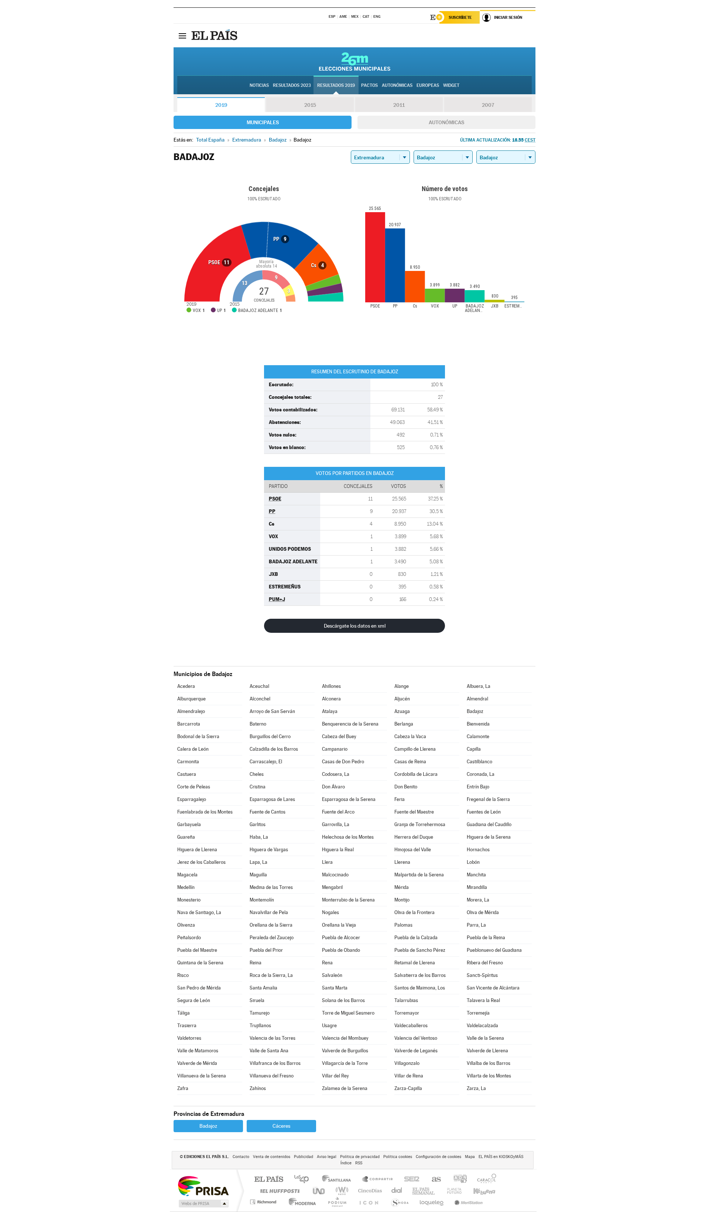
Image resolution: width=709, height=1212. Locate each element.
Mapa (470, 1156)
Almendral (477, 699)
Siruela (257, 1000)
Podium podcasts (337, 1201)
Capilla (474, 749)
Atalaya (330, 711)
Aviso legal (326, 1156)
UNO (319, 1190)
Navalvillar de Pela (269, 912)
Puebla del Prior (266, 950)
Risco (183, 975)
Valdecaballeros (411, 1025)
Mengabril (332, 887)
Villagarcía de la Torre (345, 1063)
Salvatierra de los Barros (420, 975)
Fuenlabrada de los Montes (205, 812)
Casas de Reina (410, 761)
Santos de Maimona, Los (419, 988)
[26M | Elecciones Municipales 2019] (354, 61)
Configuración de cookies (438, 1156)
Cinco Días (369, 1190)
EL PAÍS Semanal (424, 1190)
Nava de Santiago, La (199, 912)
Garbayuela (189, 824)
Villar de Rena (408, 1076)
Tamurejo (260, 1013)
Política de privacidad (360, 1156)
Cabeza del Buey (339, 736)
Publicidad (303, 1156)
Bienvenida (478, 724)
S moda (399, 1201)
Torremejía (478, 1013)
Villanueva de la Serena (201, 1076)
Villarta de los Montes (489, 1076)
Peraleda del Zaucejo (272, 937)
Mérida (401, 887)
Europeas (428, 85)
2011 (399, 105)
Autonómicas (446, 122)
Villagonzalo (406, 1063)
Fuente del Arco (338, 812)
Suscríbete (460, 17)
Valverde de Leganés (416, 1050)
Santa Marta (334, 988)
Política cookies (397, 1156)
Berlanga (403, 724)
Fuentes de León (484, 812)
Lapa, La (258, 862)
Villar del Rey (335, 1076)
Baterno (258, 724)
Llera (327, 862)
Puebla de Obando (341, 950)
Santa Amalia (263, 988)
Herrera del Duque (413, 837)
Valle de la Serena (485, 1038)
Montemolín (262, 900)
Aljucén (402, 699)
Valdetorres (189, 1038)
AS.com (433, 1179)
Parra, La (476, 925)
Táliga (183, 1013)
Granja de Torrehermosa (419, 824)
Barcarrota (188, 724)
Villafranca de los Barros (275, 1063)
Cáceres (281, 1126)
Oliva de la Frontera (414, 912)
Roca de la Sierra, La (271, 975)
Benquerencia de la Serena (350, 724)
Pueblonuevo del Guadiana (494, 950)
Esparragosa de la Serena (349, 799)
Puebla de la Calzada (416, 937)
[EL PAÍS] (215, 35)
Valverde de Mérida (197, 1063)
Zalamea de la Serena (344, 1088)
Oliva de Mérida (483, 912)
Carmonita (188, 761)
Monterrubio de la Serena (348, 900)
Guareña (186, 837)
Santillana (338, 1179)
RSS (358, 1163)
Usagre (329, 1025)
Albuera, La (478, 686)
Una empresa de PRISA (203, 1185)
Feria (399, 799)
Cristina (258, 787)
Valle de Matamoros (197, 1050)
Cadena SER (409, 1179)
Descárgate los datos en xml (355, 626)
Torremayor (406, 1013)
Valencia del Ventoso (415, 1038)
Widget (451, 85)
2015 (310, 105)
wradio (340, 1190)
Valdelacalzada (482, 1025)
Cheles (257, 774)
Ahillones (331, 686)
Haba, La (259, 837)
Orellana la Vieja (339, 925)
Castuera (186, 774)
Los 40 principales (304, 1179)
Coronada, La (480, 774)
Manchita (476, 874)
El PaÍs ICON (368, 1201)
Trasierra (186, 1025)
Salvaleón (332, 975)
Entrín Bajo (478, 787)
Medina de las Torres (271, 887)
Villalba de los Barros (488, 1063)
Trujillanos (260, 1025)
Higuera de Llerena (197, 849)
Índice (346, 1163)
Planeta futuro (451, 1190)
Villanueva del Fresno (272, 1076)
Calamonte (478, 736)
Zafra (182, 1088)
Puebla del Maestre (197, 950)
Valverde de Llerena (487, 1050)
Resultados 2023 (292, 85)
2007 (488, 105)
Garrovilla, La (335, 824)
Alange (401, 686)
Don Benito (405, 787)
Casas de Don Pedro (343, 761)
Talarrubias (406, 1000)
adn (457, 1179)
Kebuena (478, 1190)
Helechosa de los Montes (348, 837)
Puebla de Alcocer (341, 937)
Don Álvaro (333, 787)
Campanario (334, 749)
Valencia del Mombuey (345, 1038)
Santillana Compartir (377, 1179)
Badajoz (475, 711)
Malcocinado (335, 874)
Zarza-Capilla (408, 1088)
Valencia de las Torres (272, 1038)
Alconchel (260, 699)
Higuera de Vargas (269, 849)
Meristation (467, 1201)
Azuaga (402, 711)
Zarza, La (476, 1088)
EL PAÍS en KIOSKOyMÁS (501, 1156)
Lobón (473, 862)
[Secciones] (182, 35)
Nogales (330, 912)
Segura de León (193, 1000)
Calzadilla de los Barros (274, 749)
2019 (221, 105)
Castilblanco (479, 761)
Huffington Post (278, 1190)
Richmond (264, 1201)
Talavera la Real (483, 1000)
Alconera (331, 699)
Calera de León (193, 749)
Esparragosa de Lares (272, 799)
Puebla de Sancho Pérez (419, 950)
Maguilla (258, 874)
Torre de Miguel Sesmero (348, 1013)
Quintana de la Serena (200, 962)
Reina (255, 962)
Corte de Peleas (193, 787)
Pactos (369, 85)
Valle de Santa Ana (269, 1050)
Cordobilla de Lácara (416, 774)
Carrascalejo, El (266, 761)
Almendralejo (191, 711)
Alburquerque (191, 699)
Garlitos (258, 824)
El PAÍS (268, 1179)
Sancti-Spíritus (482, 975)
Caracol (484, 1179)
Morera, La (478, 900)
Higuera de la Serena (489, 837)
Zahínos (258, 1088)
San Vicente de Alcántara (493, 988)
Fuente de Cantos (267, 812)
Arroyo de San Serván (272, 711)
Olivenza (186, 925)
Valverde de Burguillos (345, 1050)
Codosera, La (335, 774)
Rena (327, 962)
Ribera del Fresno (485, 962)
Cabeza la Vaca (410, 736)
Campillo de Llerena (415, 749)
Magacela (187, 874)
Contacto (241, 1156)
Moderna (300, 1201)
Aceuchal (259, 686)
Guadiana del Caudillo (489, 824)
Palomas (403, 925)
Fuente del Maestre (414, 812)
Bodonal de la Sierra (198, 736)
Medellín (186, 887)
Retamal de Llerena (414, 962)
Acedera (186, 686)
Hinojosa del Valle (412, 849)
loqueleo (432, 1201)
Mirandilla (477, 887)
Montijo (402, 900)
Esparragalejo (191, 799)
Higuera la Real (338, 849)
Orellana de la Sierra (271, 925)
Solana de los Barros (343, 1000)
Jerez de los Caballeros (201, 862)
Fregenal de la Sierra (488, 799)
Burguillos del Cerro (270, 736)
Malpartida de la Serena (419, 874)
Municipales (263, 122)
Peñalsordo (189, 937)
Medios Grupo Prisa (203, 1203)
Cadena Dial (397, 1190)
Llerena (402, 862)
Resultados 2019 (336, 85)
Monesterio (189, 900)
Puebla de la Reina (486, 937)
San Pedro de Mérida (199, 988)
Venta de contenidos (271, 1156)
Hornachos (478, 849)
